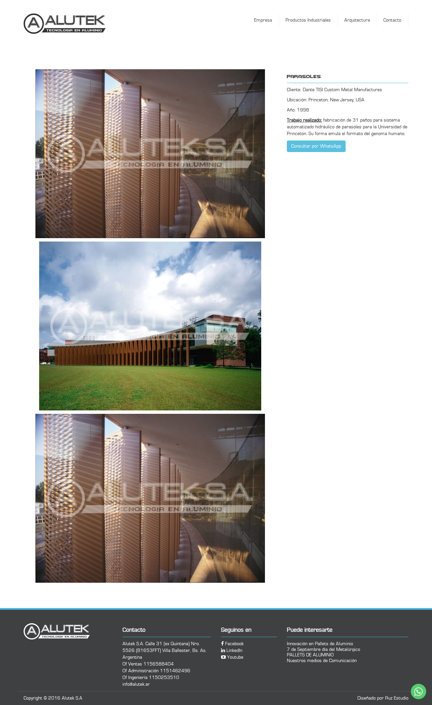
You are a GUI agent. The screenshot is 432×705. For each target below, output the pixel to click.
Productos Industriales (308, 20)
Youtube (234, 657)
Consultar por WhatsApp (316, 146)
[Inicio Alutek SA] (78, 23)
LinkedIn (233, 650)
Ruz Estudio (396, 698)
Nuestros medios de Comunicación (322, 660)
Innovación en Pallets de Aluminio (320, 643)
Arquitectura (357, 20)
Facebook (234, 644)
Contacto (392, 20)
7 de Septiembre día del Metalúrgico (323, 649)
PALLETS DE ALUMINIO (310, 654)
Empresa (263, 20)
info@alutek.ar (136, 684)
